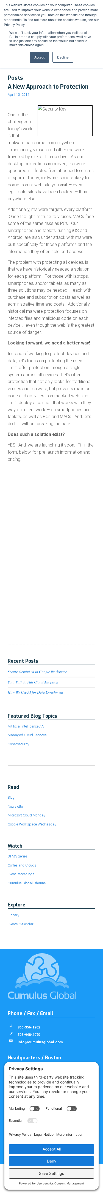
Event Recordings (21, 874)
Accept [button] (39, 57)
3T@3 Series (17, 856)
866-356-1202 (29, 1027)
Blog (11, 797)
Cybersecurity (18, 744)
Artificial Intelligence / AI (26, 726)
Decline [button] (63, 57)
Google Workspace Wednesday (32, 824)
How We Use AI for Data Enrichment (35, 692)
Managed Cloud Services (27, 735)
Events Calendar (21, 924)
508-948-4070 (29, 1035)
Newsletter (16, 806)
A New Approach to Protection (48, 87)
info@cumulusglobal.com (40, 1042)
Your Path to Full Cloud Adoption (33, 682)
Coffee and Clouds (22, 865)
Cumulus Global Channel (27, 883)
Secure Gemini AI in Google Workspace (37, 671)
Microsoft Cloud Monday (26, 815)
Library (13, 915)
